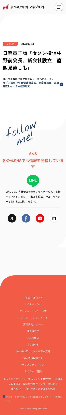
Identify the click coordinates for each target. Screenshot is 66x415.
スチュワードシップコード (33, 318)
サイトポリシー (33, 304)
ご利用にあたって (33, 297)
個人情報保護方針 (33, 358)
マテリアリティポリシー (33, 364)
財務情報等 (33, 338)
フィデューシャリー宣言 (33, 311)
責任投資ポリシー (33, 324)
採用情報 (33, 344)
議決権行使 (33, 331)
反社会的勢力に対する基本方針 (33, 351)
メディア (10, 44)
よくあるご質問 (33, 371)
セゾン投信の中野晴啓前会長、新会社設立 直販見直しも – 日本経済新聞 (31, 84)
